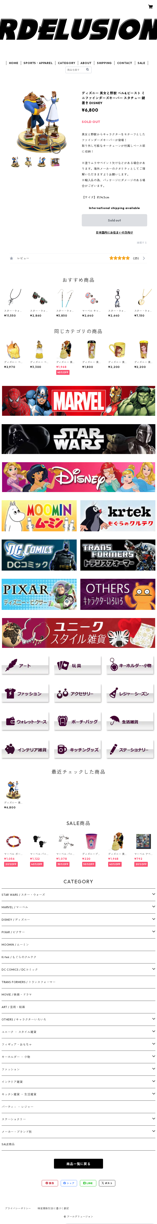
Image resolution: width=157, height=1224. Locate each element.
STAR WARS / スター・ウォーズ (23, 895)
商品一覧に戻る (78, 1164)
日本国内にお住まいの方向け (114, 232)
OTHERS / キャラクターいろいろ (24, 1019)
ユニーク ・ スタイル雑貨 (19, 1032)
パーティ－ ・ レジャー (18, 1107)
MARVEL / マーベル (15, 907)
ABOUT (86, 63)
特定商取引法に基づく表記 (53, 1208)
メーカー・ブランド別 (17, 1132)
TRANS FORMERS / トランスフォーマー (29, 982)
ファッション (11, 1069)
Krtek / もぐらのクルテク (19, 957)
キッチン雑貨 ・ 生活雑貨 (19, 1094)
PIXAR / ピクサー (13, 932)
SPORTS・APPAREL (38, 63)
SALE (141, 63)
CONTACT (124, 63)
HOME (13, 63)
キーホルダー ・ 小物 (16, 1057)
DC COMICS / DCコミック (20, 969)
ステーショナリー (14, 1119)
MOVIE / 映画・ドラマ (17, 994)
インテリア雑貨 (12, 1082)
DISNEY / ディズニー (16, 920)
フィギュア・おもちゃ (17, 1044)
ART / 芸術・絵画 (13, 1007)
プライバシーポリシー (18, 1208)
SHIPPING (104, 63)
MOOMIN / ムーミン (15, 944)
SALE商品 (8, 1144)
